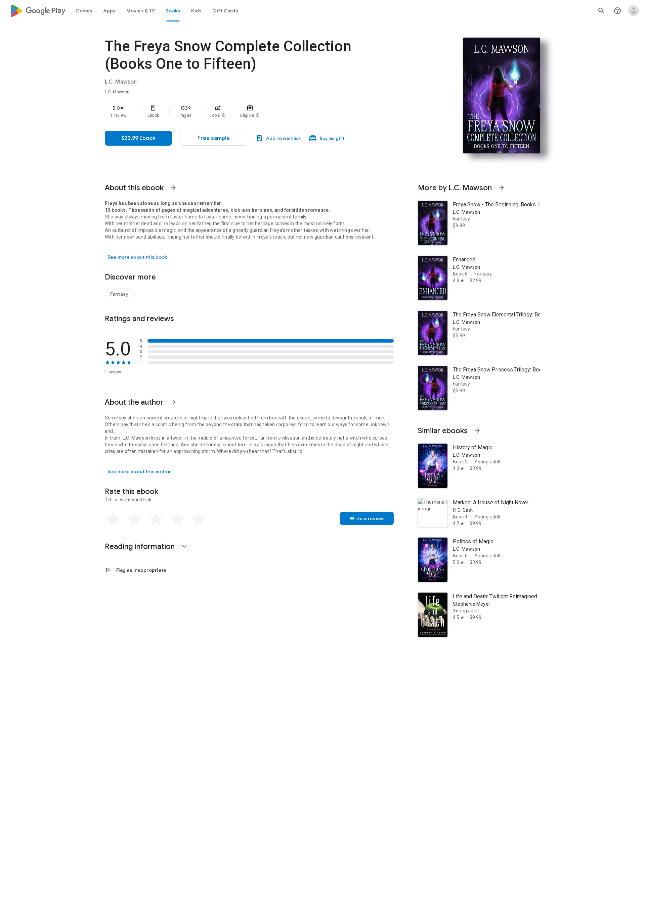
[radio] (113, 519)
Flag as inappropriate (135, 570)
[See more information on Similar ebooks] (477, 430)
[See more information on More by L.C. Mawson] (501, 188)
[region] (239, 111)
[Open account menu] (634, 11)
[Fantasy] (119, 294)
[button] (224, 115)
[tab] (84, 10)
